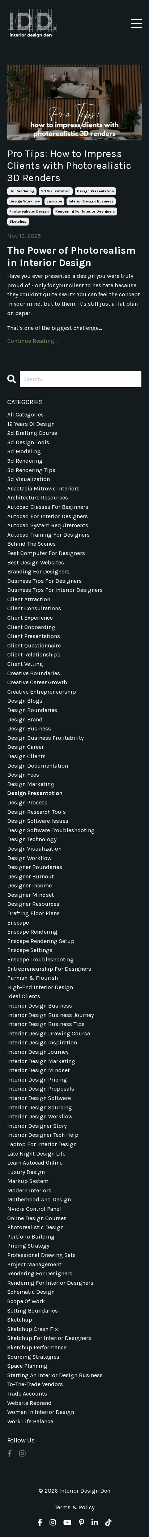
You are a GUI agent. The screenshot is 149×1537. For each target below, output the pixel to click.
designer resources (33, 903)
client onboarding (31, 627)
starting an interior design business (55, 1375)
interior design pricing (37, 1079)
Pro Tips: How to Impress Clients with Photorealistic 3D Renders (69, 166)
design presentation (95, 191)
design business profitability (45, 737)
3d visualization (56, 191)
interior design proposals (40, 1088)
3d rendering (21, 191)
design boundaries (32, 710)
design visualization (34, 848)
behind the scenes (31, 543)
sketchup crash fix (32, 1329)
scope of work (26, 1301)
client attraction (28, 599)
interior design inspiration (42, 1042)
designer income (29, 885)
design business (29, 728)
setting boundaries (32, 1310)
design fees (23, 774)
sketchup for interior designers (49, 1338)
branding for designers (38, 571)
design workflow (24, 201)
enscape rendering (32, 931)
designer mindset (30, 894)
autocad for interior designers (47, 516)
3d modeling (24, 451)
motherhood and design (39, 1199)
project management (34, 1264)
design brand (25, 719)
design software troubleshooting (51, 830)
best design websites (35, 562)
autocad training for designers (48, 534)
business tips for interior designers (55, 589)
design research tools (36, 811)
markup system (27, 1181)
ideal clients (23, 996)
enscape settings (29, 950)
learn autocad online (35, 1162)
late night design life (36, 1153)
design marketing (30, 784)
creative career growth (37, 682)
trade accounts (27, 1393)
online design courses (37, 1218)
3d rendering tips (31, 470)
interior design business (91, 201)
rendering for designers (39, 1273)
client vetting (25, 663)
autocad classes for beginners (47, 506)
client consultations (34, 608)
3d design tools (28, 442)
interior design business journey (50, 1015)
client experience (30, 617)
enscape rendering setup (40, 941)
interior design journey (37, 1051)
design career (25, 746)
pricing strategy (28, 1245)
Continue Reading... (32, 340)
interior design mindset (38, 1070)
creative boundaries (33, 673)
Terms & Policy (74, 1507)
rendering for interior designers (85, 211)
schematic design (31, 1291)
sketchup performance (37, 1347)
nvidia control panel (34, 1208)
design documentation (37, 765)
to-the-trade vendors (35, 1384)
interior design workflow (40, 1116)
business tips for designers (44, 580)
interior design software (39, 1098)
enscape (54, 201)
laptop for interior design (42, 1144)
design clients (26, 756)
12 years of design (31, 423)
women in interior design (40, 1412)
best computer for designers (46, 553)
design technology (31, 839)
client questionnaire (34, 645)
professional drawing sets (41, 1255)
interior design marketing (41, 1061)
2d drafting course (32, 432)
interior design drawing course (48, 1033)
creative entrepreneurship (41, 691)
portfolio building (31, 1236)
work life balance (30, 1421)
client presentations (33, 636)
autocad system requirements (47, 525)
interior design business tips (46, 1024)
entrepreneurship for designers (49, 968)
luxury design (26, 1172)
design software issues (37, 820)
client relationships (33, 654)
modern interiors (29, 1190)
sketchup (18, 221)
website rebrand (29, 1403)
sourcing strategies (33, 1356)
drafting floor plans (33, 913)
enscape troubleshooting (40, 959)
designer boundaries (34, 867)
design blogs (24, 700)
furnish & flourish (32, 977)
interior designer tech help (42, 1134)
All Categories (25, 414)
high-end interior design (40, 987)
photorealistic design (29, 211)
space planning (27, 1365)
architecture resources (37, 497)
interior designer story (37, 1125)
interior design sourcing (39, 1107)
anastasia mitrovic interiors (43, 488)
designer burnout (30, 876)
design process (27, 802)
